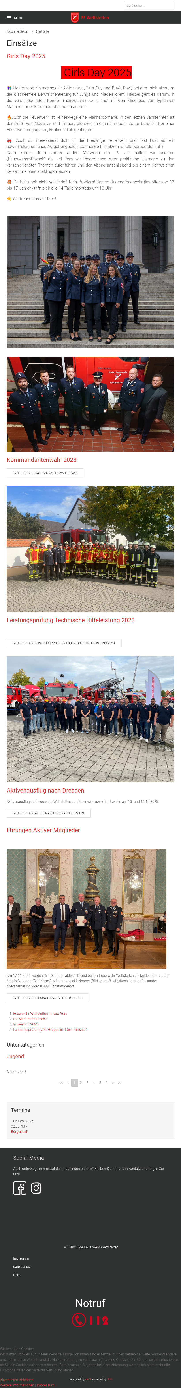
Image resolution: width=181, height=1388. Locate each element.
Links (16, 1275)
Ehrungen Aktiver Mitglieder (43, 830)
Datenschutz (22, 1266)
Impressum (21, 1258)
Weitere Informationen (17, 1385)
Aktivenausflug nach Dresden (45, 790)
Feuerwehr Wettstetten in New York (40, 1014)
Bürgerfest (19, 1132)
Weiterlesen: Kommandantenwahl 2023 (45, 473)
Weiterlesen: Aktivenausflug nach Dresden (48, 813)
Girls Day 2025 (26, 56)
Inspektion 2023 (25, 1024)
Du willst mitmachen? (30, 1019)
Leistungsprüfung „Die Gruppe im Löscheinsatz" (50, 1029)
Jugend (15, 1056)
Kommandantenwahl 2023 (42, 459)
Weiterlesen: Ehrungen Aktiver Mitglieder (47, 998)
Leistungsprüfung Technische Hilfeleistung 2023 (71, 620)
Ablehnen (26, 1380)
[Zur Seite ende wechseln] (120, 1083)
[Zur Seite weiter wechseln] (113, 1083)
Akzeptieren (9, 1380)
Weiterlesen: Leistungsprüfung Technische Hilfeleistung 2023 (64, 643)
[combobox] (148, 5)
